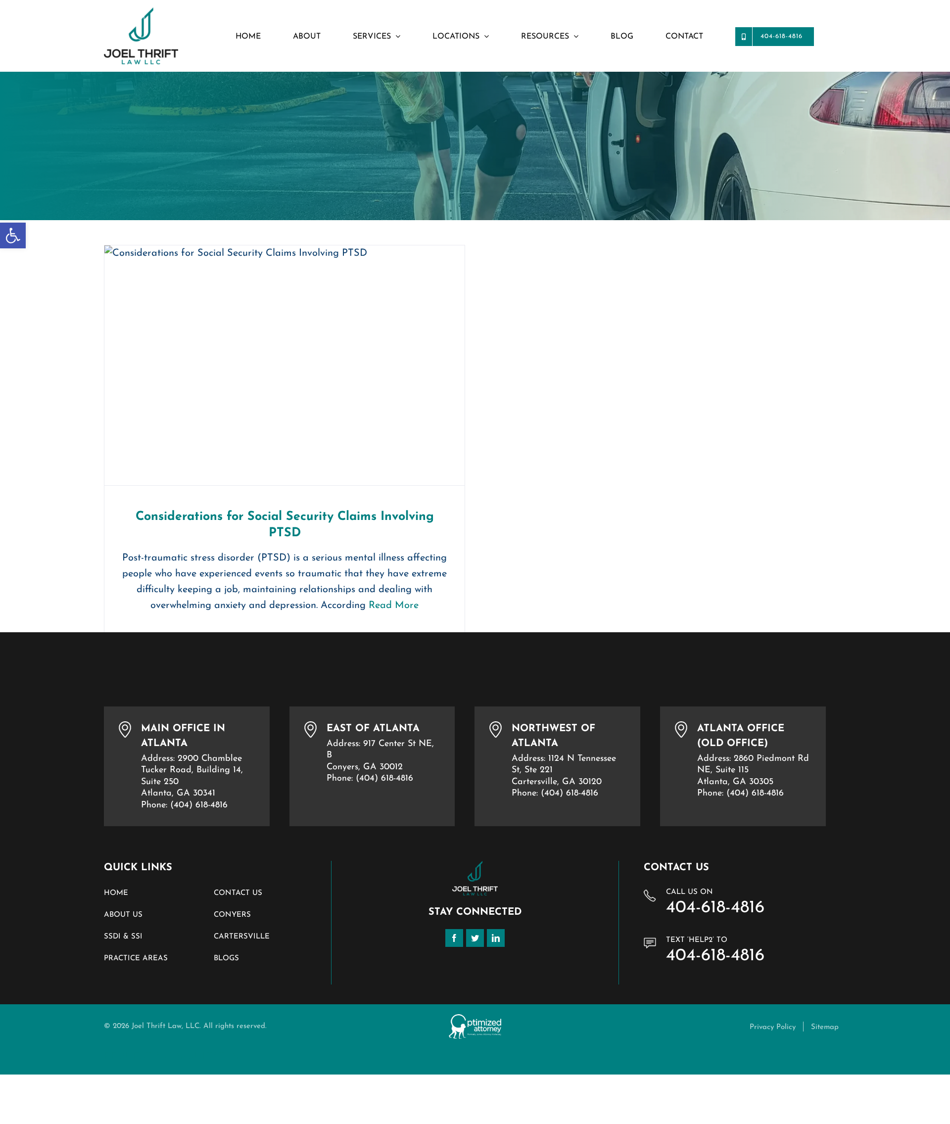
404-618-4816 (715, 908)
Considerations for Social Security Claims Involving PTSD (285, 365)
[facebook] (454, 938)
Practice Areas (136, 958)
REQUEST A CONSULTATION (174, 1057)
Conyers (232, 915)
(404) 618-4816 (199, 805)
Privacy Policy (773, 1027)
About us (123, 915)
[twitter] (475, 938)
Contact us (238, 893)
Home (116, 893)
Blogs (226, 958)
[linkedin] (496, 938)
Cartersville (242, 936)
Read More (394, 605)
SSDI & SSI (123, 936)
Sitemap (825, 1027)
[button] (13, 235)
